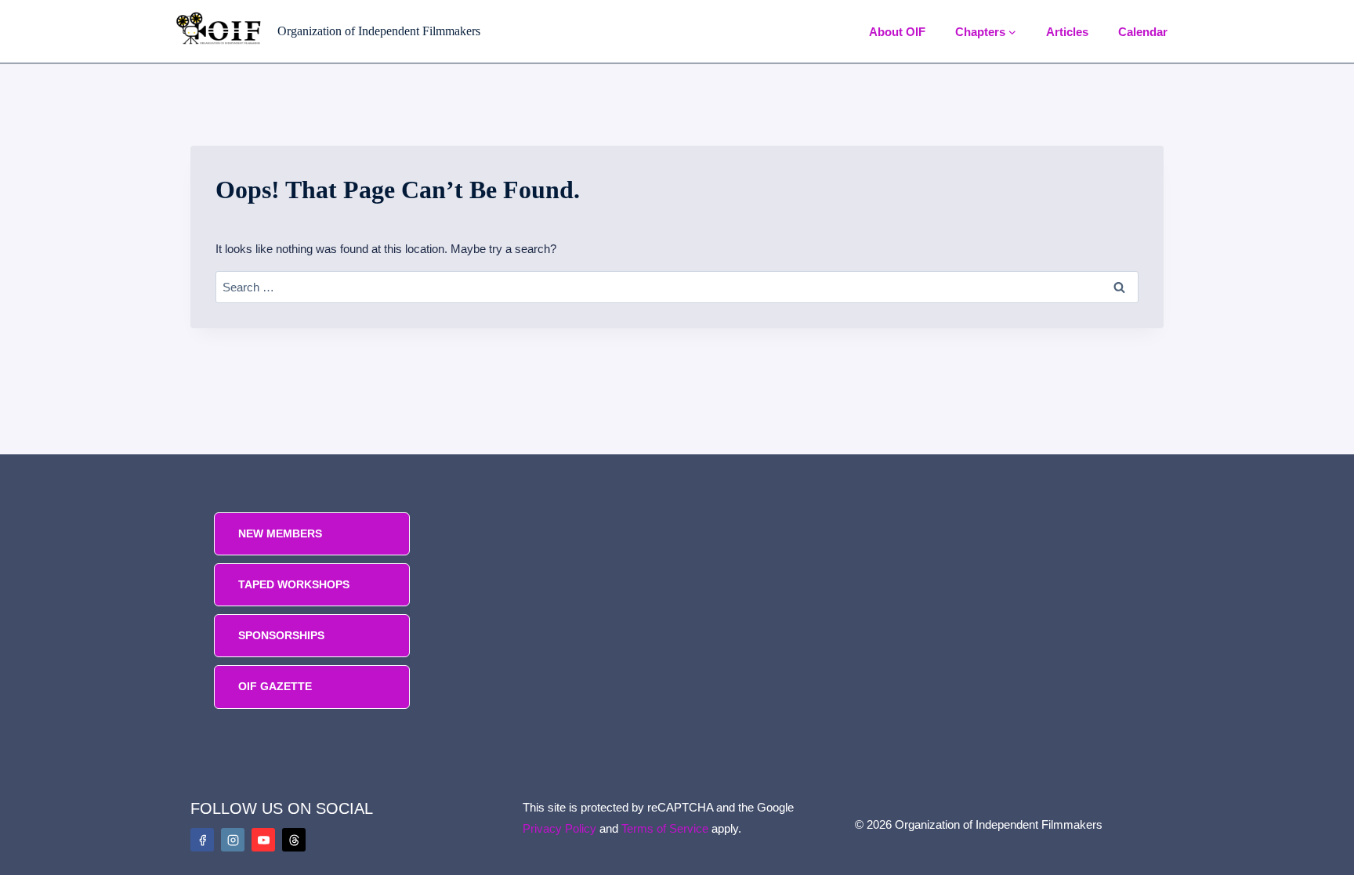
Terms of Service (664, 828)
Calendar (1143, 31)
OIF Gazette (275, 686)
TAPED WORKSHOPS (293, 584)
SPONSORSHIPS (281, 635)
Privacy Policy (559, 828)
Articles (1067, 31)
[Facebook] (202, 839)
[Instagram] (232, 839)
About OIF (897, 31)
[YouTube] (263, 839)
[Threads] (294, 839)
